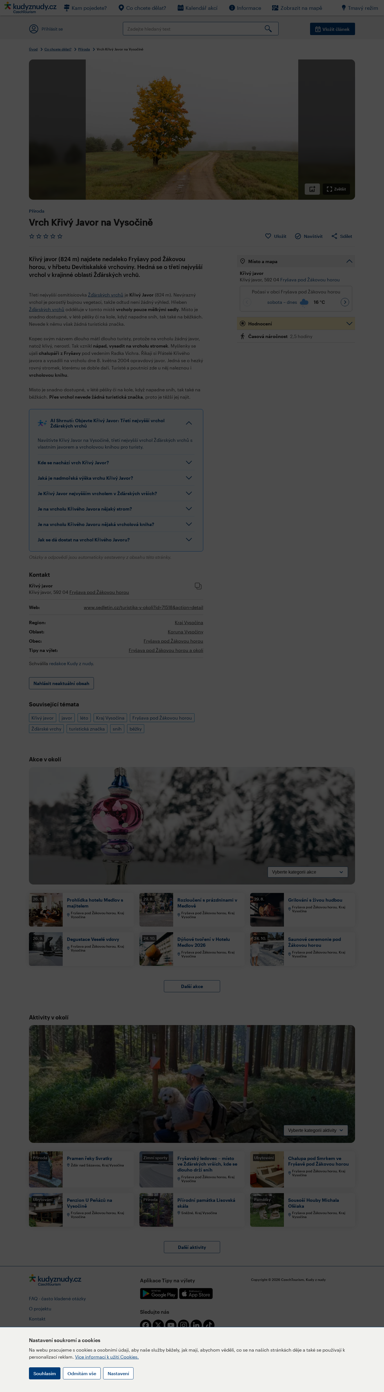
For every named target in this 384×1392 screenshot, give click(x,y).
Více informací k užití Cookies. (107, 1356)
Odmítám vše (81, 1373)
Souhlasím (44, 1373)
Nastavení (118, 1373)
